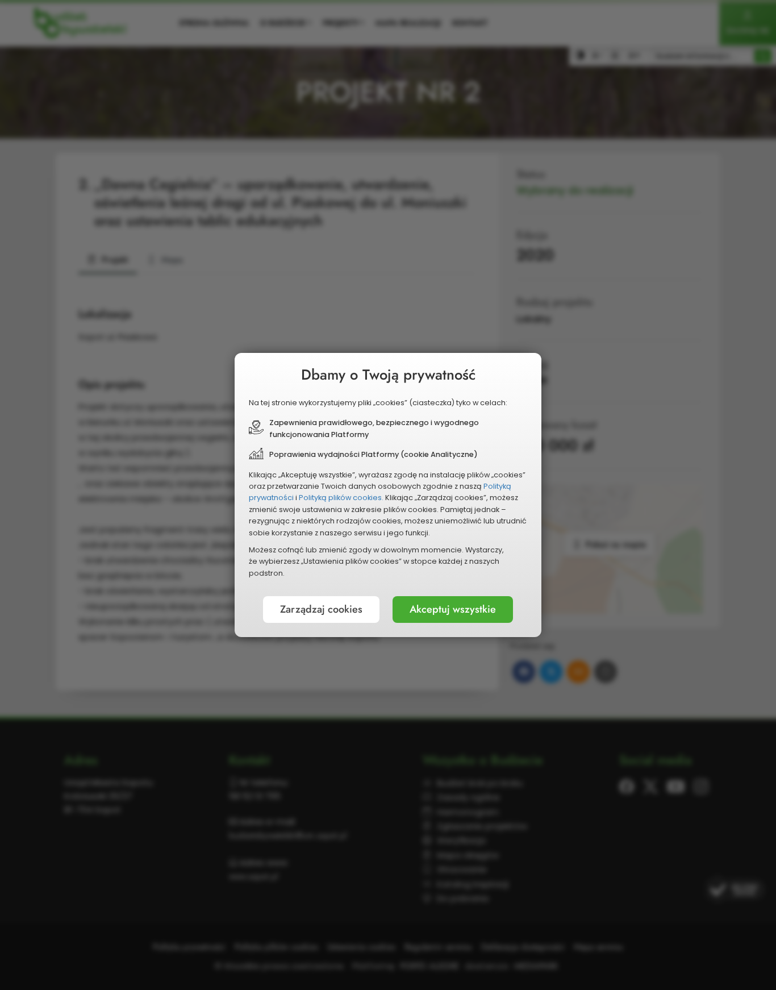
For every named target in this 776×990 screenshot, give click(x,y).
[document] (388, 495)
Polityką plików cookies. (341, 497)
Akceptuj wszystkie (453, 609)
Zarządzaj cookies (321, 609)
